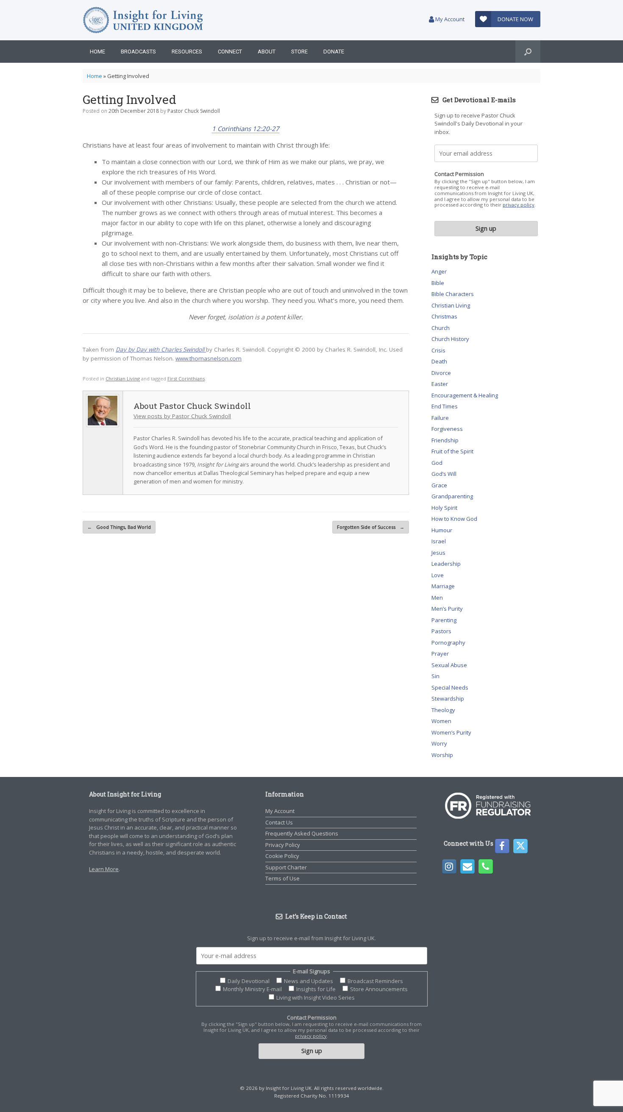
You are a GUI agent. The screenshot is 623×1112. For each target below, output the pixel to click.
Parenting (443, 620)
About (266, 51)
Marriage (443, 586)
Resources (187, 51)
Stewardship (447, 698)
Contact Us (279, 822)
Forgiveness (447, 429)
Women (441, 721)
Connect (230, 51)
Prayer (440, 653)
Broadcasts (138, 51)
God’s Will (443, 474)
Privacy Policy (282, 845)
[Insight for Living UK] (143, 20)
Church (440, 328)
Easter (439, 384)
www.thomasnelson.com (208, 358)
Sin (435, 676)
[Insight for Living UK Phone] (485, 866)
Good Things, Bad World (119, 527)
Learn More (104, 869)
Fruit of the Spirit (452, 451)
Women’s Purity (451, 732)
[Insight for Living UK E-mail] (467, 866)
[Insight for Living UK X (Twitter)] (520, 846)
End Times (444, 406)
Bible (437, 283)
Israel (438, 541)
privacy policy (518, 204)
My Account (449, 19)
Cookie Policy (282, 856)
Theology (443, 710)
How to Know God (454, 518)
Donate (333, 51)
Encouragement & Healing (464, 395)
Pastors (441, 631)
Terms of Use (282, 878)
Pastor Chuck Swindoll (193, 111)
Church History (450, 339)
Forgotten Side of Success (370, 527)
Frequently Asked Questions (301, 833)
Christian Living (123, 378)
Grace (439, 485)
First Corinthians (186, 378)
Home (97, 51)
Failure (440, 418)
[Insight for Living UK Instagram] (449, 866)
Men (437, 597)
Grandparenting (452, 496)
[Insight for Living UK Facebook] (502, 846)
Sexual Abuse (449, 665)
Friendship (445, 440)
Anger (439, 271)
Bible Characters (452, 294)
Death (439, 361)
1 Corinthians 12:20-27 (245, 128)
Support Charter (286, 867)
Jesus (438, 552)
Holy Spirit (444, 507)
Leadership (446, 563)
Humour (441, 530)
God (436, 463)
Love (437, 575)
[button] (527, 51)
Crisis (438, 350)
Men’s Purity (447, 608)
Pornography (448, 642)
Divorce (441, 373)
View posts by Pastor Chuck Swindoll (182, 416)
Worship (442, 755)
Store (299, 51)
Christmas (444, 316)
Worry (439, 743)
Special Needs (449, 687)
